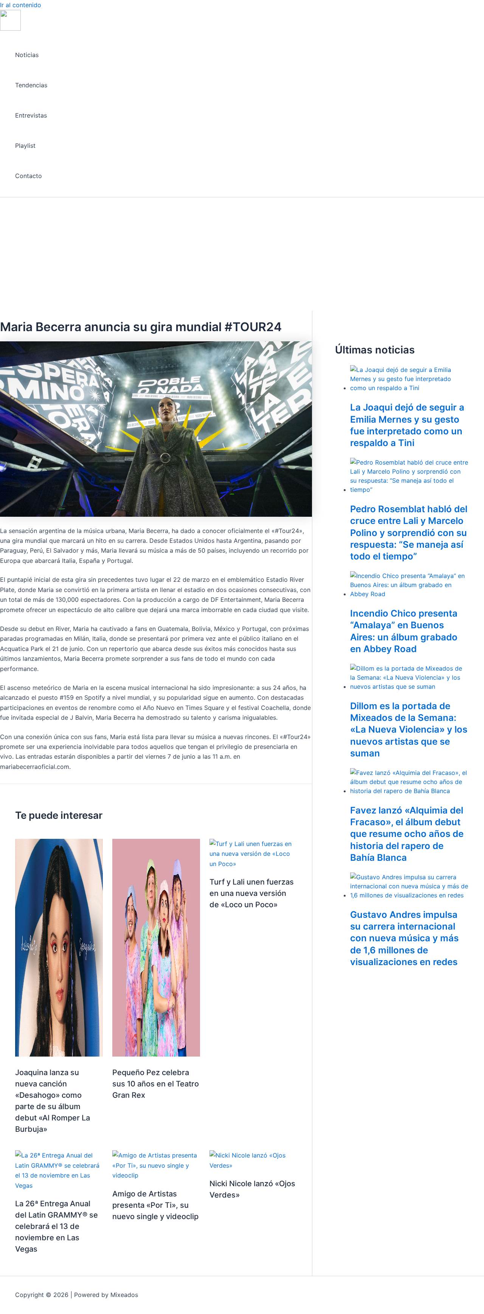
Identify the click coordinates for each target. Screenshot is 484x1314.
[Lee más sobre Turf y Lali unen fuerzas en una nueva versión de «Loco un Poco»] (253, 864)
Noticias (27, 55)
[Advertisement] (242, 254)
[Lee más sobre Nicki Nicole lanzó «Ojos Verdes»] (253, 1165)
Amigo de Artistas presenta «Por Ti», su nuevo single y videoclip (155, 1205)
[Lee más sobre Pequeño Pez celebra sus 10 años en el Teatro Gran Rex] (156, 1054)
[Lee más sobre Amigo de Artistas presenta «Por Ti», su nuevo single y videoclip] (156, 1175)
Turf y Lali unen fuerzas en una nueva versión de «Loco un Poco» (251, 893)
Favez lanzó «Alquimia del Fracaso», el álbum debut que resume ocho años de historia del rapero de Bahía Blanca (407, 834)
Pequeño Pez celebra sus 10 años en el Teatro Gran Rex (155, 1084)
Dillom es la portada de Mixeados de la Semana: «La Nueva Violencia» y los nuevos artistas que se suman (408, 729)
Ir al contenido (20, 5)
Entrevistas (31, 115)
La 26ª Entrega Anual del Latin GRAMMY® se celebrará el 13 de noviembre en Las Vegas (56, 1226)
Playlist (25, 145)
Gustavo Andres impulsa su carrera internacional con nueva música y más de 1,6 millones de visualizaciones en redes (404, 938)
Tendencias (31, 85)
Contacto (28, 176)
